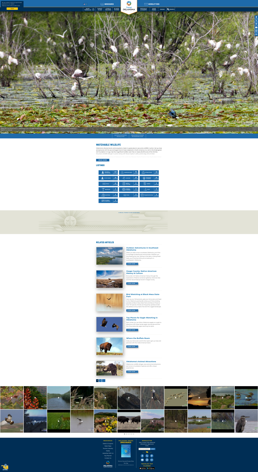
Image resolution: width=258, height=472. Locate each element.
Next (244, 72)
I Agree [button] (12, 8)
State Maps (108, 446)
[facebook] (256, 17)
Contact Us (108, 458)
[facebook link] (142, 456)
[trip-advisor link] (151, 460)
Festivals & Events (143, 9)
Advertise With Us (108, 453)
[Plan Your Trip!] (5, 467)
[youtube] (256, 27)
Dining (162, 9)
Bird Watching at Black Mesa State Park (142, 295)
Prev (14, 72)
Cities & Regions (108, 9)
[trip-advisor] (256, 34)
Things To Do (99, 9)
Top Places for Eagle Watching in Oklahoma (142, 319)
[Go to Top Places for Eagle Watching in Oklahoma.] (109, 324)
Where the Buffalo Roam (138, 338)
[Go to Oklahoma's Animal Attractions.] (109, 368)
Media (108, 451)
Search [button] (172, 9)
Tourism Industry (108, 448)
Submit (153, 449)
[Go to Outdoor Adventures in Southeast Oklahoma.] (109, 256)
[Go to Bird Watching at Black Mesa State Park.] (109, 302)
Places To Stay (116, 9)
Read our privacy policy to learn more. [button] (11, 5)
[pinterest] (256, 24)
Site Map (126, 463)
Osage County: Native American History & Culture (141, 272)
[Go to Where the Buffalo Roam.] (109, 346)
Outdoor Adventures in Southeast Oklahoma (142, 249)
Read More (102, 160)
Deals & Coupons (108, 443)
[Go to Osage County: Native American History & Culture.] (109, 279)
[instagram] (256, 30)
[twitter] (256, 20)
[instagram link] (147, 460)
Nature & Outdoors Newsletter (120, 136)
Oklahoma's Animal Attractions (141, 362)
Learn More (131, 263)
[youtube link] (142, 460)
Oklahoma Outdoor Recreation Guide (137, 136)
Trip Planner (108, 455)
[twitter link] (147, 456)
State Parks (154, 9)
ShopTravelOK (87, 9)
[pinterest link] (151, 456)
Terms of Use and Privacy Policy (126, 461)
